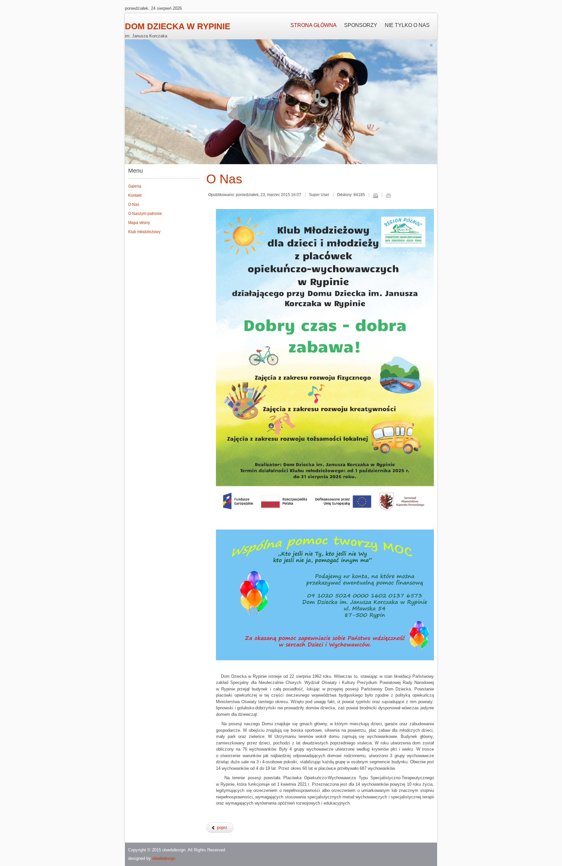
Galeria (134, 186)
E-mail (388, 195)
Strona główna (313, 25)
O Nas (133, 204)
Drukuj (375, 195)
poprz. (222, 827)
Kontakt (134, 195)
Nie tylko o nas (407, 25)
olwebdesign (163, 858)
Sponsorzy (360, 25)
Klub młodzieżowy (144, 232)
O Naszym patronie (145, 213)
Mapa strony (139, 222)
